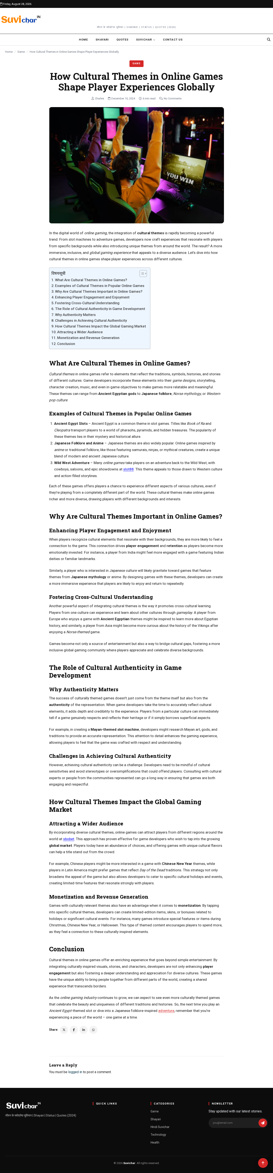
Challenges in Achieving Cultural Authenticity (91, 320)
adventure (166, 1011)
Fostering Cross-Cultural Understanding (87, 303)
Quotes (122, 39)
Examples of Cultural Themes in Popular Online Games (99, 286)
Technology (158, 1134)
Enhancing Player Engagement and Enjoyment (92, 297)
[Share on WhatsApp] (93, 1030)
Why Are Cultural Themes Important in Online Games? (98, 291)
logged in (75, 1072)
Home (83, 39)
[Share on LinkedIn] (84, 1030)
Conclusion (66, 344)
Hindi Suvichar (160, 1127)
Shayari (102, 39)
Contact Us (172, 39)
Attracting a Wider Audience (80, 332)
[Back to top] (263, 1163)
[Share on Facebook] (74, 1030)
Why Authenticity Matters (75, 315)
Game (21, 51)
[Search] (268, 39)
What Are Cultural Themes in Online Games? (91, 280)
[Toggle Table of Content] (141, 273)
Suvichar (144, 39)
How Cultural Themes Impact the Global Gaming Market (100, 326)
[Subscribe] (262, 1123)
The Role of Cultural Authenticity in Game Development (100, 309)
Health (155, 1142)
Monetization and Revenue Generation (88, 338)
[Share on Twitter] (64, 1030)
